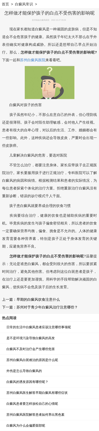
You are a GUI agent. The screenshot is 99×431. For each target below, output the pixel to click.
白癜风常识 (24, 4)
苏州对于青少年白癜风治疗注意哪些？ (47, 307)
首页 (5, 4)
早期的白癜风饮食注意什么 (38, 299)
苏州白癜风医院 (32, 60)
